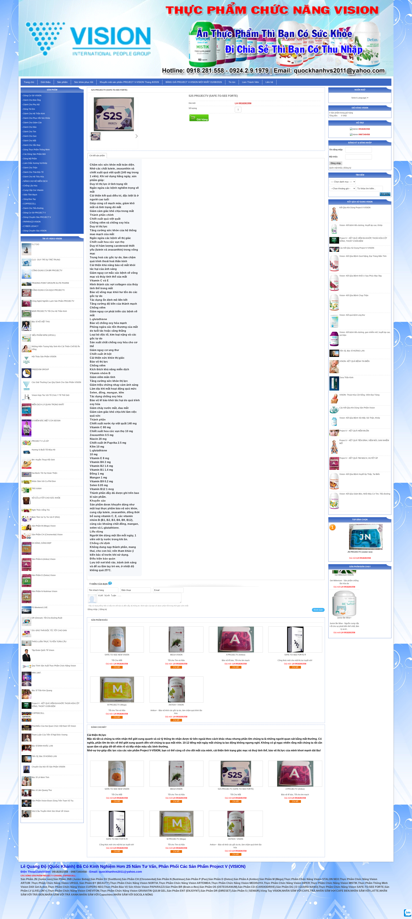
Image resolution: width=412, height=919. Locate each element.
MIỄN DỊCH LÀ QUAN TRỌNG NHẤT (48, 404)
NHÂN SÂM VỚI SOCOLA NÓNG (133, 894)
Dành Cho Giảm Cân (32, 122)
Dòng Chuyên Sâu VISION (35, 231)
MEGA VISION (176, 655)
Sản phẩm (62, 82)
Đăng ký (347, 168)
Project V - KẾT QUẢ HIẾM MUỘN (354, 431)
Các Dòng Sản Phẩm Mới (34, 154)
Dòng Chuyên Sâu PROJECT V (37, 217)
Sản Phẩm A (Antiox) (246, 879)
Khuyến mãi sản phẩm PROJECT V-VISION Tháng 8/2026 (129, 82)
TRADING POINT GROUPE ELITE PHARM (50, 283)
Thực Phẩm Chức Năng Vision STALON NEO (311, 879)
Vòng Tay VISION (270, 890)
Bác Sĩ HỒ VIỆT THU (41, 322)
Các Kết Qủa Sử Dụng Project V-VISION (356, 248)
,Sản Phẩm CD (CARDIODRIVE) (256, 887)
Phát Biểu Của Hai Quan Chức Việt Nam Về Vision (54, 726)
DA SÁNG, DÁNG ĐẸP (41, 543)
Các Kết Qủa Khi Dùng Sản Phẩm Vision (357, 408)
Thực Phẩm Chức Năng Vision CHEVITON (73, 890)
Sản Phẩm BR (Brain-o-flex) (182, 887)
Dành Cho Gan (30, 136)
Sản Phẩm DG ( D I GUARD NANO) (297, 887)
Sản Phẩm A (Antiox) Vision (44, 559)
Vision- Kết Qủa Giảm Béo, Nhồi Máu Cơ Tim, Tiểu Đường (364, 494)
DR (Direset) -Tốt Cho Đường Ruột (47, 618)
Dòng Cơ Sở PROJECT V (34, 213)
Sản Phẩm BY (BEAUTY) (94, 883)
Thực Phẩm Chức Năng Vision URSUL (55, 883)
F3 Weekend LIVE (39, 607)
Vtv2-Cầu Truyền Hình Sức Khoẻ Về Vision (50, 811)
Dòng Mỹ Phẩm (30, 159)
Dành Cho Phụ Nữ (31, 104)
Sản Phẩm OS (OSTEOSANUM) (218, 887)
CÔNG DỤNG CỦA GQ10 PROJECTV (48, 290)
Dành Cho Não (30, 127)
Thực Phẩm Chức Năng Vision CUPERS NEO (75, 887)
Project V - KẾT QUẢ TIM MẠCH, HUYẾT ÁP (358, 458)
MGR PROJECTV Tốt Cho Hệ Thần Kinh (49, 311)
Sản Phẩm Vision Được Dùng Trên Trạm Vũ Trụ (52, 801)
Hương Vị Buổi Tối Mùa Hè (43, 450)
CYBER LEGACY (30, 226)
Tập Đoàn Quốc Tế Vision (43, 650)
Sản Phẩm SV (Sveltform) (105, 879)
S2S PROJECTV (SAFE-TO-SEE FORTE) (236, 789)
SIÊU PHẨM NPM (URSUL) (44, 335)
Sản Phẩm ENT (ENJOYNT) (183, 890)
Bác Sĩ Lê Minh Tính (40, 777)
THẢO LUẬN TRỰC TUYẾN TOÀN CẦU (49, 641)
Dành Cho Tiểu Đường (33, 208)
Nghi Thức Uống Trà (41, 510)
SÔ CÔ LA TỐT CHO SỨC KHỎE (46, 498)
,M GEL (161, 890)
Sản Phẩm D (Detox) (220, 879)
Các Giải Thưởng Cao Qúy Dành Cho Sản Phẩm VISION (56, 382)
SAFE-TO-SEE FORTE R (295, 655)
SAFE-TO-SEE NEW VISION (117, 655)
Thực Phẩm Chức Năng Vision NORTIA (134, 883)
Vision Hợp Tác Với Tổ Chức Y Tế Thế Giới (50, 395)
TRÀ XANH (37, 488)
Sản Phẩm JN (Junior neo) (37, 879)
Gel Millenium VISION (344, 607)
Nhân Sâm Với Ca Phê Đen (44, 481)
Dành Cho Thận (30, 168)
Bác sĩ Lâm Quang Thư (42, 790)
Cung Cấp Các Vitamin (33, 190)
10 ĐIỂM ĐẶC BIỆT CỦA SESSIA (46, 421)
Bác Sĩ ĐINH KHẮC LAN (42, 746)
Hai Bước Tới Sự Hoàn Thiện (44, 473)
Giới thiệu (46, 82)
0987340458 (79, 871)
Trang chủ (29, 82)
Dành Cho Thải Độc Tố (33, 172)
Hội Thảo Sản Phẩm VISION (44, 356)
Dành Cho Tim (29, 132)
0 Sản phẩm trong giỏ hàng (341, 113)
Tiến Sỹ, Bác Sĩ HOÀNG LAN (352, 351)
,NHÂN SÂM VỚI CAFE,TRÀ (298, 890)
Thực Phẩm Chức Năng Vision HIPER (287, 883)
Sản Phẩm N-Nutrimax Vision (44, 591)
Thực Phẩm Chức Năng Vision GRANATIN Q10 (128, 890)
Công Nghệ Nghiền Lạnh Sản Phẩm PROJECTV (53, 301)
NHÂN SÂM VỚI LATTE (364, 890)
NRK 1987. (36, 673)
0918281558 (60, 871)
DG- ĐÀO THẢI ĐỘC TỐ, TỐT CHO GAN (49, 630)
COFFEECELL (29, 204)
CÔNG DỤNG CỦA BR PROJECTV (47, 270)
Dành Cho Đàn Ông (32, 100)
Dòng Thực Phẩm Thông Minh (36, 150)
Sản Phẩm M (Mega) (271, 879)
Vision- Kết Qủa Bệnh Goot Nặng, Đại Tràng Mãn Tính (363, 256)
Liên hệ (269, 82)
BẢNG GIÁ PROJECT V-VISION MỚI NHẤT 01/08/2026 (194, 82)
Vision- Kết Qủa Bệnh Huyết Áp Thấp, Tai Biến (359, 474)
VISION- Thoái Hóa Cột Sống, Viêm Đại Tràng (359, 395)
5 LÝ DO (35, 244)
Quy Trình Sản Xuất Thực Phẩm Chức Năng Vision (54, 666)
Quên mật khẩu (335, 168)
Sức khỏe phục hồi (83, 82)
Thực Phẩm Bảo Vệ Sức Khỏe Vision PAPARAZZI (134, 887)
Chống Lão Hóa (30, 186)
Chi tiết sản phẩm (97, 155)
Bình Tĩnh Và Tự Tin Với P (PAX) (46, 517)
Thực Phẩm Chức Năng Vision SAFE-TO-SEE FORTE (351, 887)
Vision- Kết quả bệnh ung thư (352, 315)
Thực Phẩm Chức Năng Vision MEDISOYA (237, 883)
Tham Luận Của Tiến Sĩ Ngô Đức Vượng (49, 735)
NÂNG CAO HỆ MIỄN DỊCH (35, 181)
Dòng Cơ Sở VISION (32, 95)
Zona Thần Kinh (346, 377)
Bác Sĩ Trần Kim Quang (42, 690)
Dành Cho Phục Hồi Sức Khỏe (36, 118)
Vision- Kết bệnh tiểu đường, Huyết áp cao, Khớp (360, 225)
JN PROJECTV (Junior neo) (359, 552)
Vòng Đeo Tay (29, 199)
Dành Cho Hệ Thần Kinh (34, 113)
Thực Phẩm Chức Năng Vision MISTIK (334, 883)
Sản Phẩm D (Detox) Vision (44, 575)
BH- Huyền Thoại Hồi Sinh (43, 460)
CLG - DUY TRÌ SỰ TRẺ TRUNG (46, 260)
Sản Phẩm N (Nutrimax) (171, 879)
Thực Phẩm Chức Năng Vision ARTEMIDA (185, 883)
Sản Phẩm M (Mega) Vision (44, 526)
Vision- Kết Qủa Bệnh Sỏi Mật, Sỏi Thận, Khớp (359, 418)
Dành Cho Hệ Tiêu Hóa (33, 177)
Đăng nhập (93, 609)
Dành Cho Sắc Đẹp (31, 145)
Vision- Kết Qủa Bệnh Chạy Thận (353, 295)
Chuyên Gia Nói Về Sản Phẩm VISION (48, 767)
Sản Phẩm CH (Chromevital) (139, 879)
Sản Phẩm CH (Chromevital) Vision (47, 534)
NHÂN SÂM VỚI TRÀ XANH (62, 894)
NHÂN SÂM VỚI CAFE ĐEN (333, 890)
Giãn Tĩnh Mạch (30, 195)
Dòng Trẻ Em (29, 109)
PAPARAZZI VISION (32, 222)
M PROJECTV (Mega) (116, 705)
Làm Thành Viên (250, 82)
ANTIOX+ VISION (176, 705)
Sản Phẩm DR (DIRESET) (216, 890)
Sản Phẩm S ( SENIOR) (246, 890)
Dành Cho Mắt (29, 141)
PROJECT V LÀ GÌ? (40, 441)
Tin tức (232, 82)
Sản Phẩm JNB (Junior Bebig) (71, 879)
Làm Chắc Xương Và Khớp (35, 163)
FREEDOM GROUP (40, 369)
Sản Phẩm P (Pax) (197, 879)
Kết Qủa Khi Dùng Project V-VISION (354, 207)
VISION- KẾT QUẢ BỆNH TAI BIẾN (354, 361)
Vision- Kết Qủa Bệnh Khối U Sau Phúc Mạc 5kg (360, 276)
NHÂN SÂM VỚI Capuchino (96, 894)
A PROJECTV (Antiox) (235, 655)
